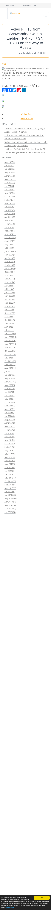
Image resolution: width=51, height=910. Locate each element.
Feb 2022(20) (10, 347)
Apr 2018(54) (10, 501)
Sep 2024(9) (9, 241)
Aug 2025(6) (9, 203)
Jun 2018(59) (10, 495)
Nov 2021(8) (9, 357)
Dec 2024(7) (9, 230)
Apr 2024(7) (9, 258)
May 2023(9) (9, 296)
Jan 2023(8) (9, 309)
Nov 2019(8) (9, 440)
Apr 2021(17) (10, 381)
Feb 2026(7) (9, 182)
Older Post (26, 114)
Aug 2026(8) (9, 162)
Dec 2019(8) (9, 436)
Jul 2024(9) (9, 248)
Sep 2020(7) (9, 405)
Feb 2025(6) (9, 223)
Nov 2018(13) (10, 477)
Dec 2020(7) (9, 395)
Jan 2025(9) (9, 227)
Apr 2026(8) (9, 176)
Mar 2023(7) (9, 303)
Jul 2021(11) (9, 371)
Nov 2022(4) (9, 316)
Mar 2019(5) (9, 464)
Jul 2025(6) (9, 206)
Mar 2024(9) (9, 261)
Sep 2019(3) (9, 447)
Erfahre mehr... (10, 908)
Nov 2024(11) (10, 234)
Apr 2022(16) (10, 340)
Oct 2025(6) (9, 196)
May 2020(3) (9, 419)
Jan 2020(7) (9, 433)
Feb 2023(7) (9, 306)
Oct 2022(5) (9, 320)
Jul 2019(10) (9, 453)
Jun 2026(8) (9, 169)
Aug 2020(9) (9, 409)
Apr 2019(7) (9, 460)
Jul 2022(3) (9, 330)
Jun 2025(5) (9, 210)
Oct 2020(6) (9, 402)
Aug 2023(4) (9, 285)
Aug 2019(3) (9, 450)
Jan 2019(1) (9, 471)
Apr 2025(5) (9, 217)
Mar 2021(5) (9, 385)
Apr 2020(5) (9, 423)
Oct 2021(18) (10, 361)
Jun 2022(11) (10, 333)
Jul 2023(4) (9, 289)
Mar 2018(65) (10, 505)
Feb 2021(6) (9, 388)
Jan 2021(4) (9, 392)
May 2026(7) (9, 172)
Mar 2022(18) (10, 344)
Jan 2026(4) (9, 186)
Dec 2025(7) (9, 189)
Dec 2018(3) (9, 474)
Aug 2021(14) (10, 368)
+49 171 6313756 (28, 5)
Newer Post (27, 118)
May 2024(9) (9, 254)
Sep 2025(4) (9, 200)
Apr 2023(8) (9, 299)
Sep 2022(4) (9, 323)
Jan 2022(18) (10, 350)
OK (42, 898)
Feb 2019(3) (9, 467)
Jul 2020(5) (9, 412)
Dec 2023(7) (9, 272)
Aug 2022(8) (9, 326)
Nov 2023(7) (9, 275)
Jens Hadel (9, 5)
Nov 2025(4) (9, 193)
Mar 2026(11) (10, 179)
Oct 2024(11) (10, 237)
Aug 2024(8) (9, 244)
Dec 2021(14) (10, 354)
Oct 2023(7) (9, 278)
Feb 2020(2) (9, 429)
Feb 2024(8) (9, 265)
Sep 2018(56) (10, 484)
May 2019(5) (9, 457)
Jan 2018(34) (10, 512)
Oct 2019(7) (9, 443)
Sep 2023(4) (9, 282)
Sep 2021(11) (10, 364)
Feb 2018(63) (10, 508)
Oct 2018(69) (10, 481)
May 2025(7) (9, 213)
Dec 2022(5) (9, 313)
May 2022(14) (10, 337)
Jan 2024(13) (10, 268)
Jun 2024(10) (10, 251)
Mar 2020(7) (9, 426)
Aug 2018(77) (10, 488)
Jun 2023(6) (9, 292)
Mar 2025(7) (9, 220)
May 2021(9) (9, 378)
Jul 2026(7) (9, 165)
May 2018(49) (10, 498)
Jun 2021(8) (9, 375)
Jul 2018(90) (9, 491)
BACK (4, 64)
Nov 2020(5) (9, 399)
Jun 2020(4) (9, 416)
